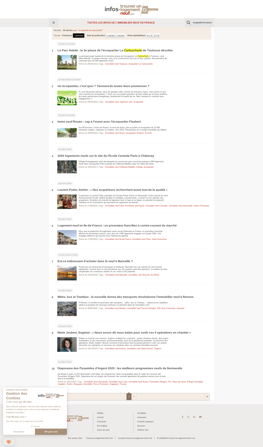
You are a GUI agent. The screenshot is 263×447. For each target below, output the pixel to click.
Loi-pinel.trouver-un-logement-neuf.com (135, 438)
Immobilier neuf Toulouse (116, 64)
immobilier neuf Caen (118, 382)
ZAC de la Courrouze (166, 308)
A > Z (149, 35)
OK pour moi (51, 431)
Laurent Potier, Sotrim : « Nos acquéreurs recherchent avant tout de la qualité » (113, 189)
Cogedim (61, 384)
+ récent (120, 35)
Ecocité (148, 133)
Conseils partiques (145, 421)
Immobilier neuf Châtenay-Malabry (120, 167)
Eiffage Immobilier (195, 382)
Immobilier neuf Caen (114, 206)
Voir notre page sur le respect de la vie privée (24, 421)
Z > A (156, 35)
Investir (100, 417)
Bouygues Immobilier (83, 384)
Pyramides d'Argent (158, 382)
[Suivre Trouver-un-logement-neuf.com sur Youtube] (200, 417)
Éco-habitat (102, 426)
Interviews (141, 417)
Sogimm (157, 348)
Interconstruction (159, 239)
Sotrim (69, 384)
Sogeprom (114, 384)
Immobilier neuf (112, 102)
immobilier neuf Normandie (180, 206)
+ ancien (110, 35)
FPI (169, 382)
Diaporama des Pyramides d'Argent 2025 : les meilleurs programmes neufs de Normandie (120, 368)
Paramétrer (19, 431)
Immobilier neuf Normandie (96, 382)
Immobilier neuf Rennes (115, 308)
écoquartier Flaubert (135, 133)
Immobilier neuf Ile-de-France (118, 239)
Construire (101, 421)
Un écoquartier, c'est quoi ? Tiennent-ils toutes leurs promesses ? (103, 86)
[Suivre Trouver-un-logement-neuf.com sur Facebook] (182, 417)
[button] (9, 442)
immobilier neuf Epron (134, 206)
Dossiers (141, 426)
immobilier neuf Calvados (157, 206)
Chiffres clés (142, 430)
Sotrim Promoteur (201, 206)
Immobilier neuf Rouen (115, 133)
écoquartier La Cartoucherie (140, 64)
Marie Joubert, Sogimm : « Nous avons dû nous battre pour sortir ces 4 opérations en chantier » (124, 332)
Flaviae (123, 384)
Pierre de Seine (179, 382)
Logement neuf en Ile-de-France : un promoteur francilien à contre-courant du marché (117, 225)
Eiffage (139, 167)
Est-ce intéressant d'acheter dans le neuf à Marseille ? (96, 261)
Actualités (141, 413)
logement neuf (126, 102)
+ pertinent (78, 35)
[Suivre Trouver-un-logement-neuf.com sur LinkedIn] (194, 417)
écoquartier (138, 102)
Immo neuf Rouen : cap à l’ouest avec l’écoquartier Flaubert (99, 121)
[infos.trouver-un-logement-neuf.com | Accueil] (132, 9)
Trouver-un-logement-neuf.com (99, 438)
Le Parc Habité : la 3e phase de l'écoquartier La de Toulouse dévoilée (115, 50)
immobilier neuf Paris (141, 239)
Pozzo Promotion (101, 384)
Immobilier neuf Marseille (116, 275)
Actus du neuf (103, 430)
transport (180, 308)
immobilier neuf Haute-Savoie (140, 348)
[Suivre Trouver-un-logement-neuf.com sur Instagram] (188, 417)
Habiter (100, 413)
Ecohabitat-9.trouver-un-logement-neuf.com (176, 438)
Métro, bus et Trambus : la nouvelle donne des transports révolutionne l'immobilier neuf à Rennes (126, 296)
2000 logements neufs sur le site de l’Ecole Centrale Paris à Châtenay (106, 155)
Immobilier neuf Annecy (115, 348)
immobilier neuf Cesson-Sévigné (141, 308)
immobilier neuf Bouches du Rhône (143, 275)
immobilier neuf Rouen (138, 382)
